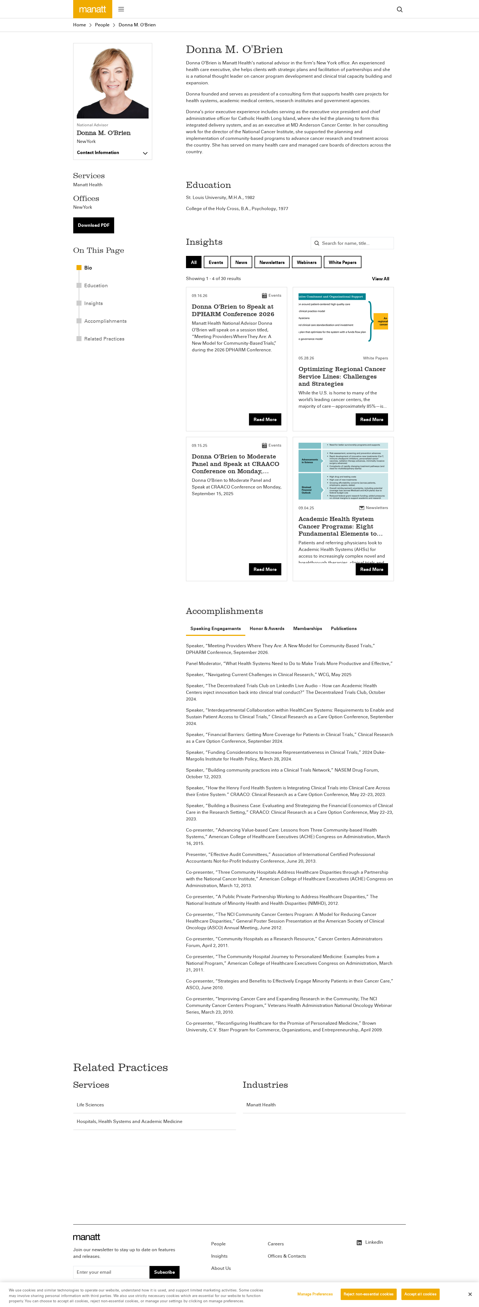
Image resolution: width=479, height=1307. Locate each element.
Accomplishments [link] (105, 321)
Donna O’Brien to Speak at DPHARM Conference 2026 (233, 310)
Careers (276, 1243)
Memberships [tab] (307, 628)
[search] (399, 9)
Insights (219, 1256)
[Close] (470, 1294)
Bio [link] (88, 268)
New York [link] (82, 207)
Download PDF (93, 225)
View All (380, 278)
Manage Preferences (315, 1294)
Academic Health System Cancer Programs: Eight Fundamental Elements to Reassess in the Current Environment (338, 533)
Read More (265, 419)
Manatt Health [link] (88, 184)
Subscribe (164, 1272)
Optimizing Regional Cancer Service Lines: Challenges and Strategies (342, 376)
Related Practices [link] (104, 339)
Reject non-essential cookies (369, 1294)
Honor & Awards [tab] (267, 628)
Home (79, 24)
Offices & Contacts (287, 1256)
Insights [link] (93, 303)
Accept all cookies (420, 1294)
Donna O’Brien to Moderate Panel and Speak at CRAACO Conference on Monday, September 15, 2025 (235, 467)
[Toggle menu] (121, 9)
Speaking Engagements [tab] (215, 628)
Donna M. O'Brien (137, 24)
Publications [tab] (344, 628)
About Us (221, 1268)
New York (86, 141)
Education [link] (96, 286)
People (102, 24)
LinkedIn (373, 1242)
